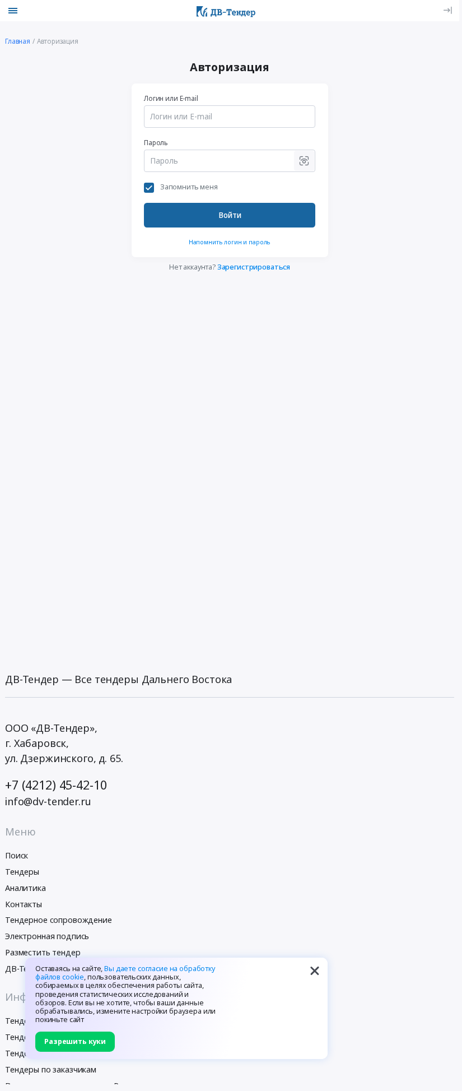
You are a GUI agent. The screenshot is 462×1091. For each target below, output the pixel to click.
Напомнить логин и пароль (230, 242)
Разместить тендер (43, 952)
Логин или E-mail (171, 98)
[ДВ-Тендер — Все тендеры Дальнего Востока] (226, 10)
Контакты (23, 904)
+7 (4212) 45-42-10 (55, 785)
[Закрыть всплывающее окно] (314, 970)
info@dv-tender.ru (48, 801)
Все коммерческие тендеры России (73, 1085)
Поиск (16, 855)
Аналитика (25, 888)
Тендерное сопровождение (58, 919)
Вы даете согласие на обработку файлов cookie (125, 973)
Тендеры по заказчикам (50, 1069)
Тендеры (22, 871)
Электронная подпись (47, 936)
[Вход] (447, 10)
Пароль (156, 142)
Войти (229, 215)
